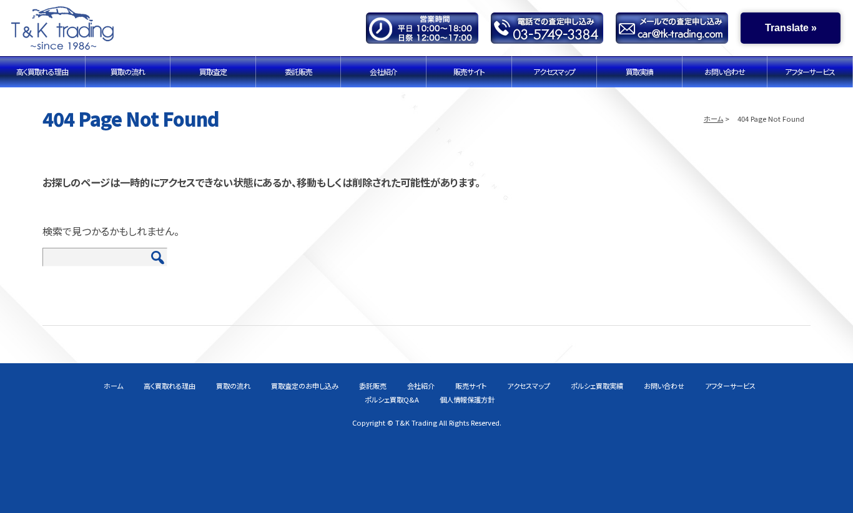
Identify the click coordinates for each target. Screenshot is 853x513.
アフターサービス (810, 71)
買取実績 (639, 71)
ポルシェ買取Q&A (392, 399)
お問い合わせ (724, 71)
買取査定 (213, 71)
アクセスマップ (554, 71)
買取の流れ (128, 71)
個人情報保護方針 (467, 399)
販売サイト (469, 71)
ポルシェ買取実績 (597, 386)
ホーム (713, 119)
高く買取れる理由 (42, 71)
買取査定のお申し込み (304, 386)
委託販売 (298, 71)
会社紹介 (383, 71)
